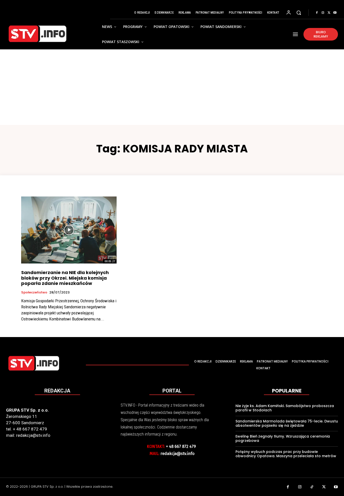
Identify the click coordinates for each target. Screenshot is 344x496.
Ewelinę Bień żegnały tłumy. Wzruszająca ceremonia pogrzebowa (282, 438)
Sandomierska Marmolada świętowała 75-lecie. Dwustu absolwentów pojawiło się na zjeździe (286, 423)
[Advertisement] (172, 87)
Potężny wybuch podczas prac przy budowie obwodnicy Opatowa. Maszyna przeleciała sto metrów (285, 453)
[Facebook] (317, 13)
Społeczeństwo (34, 292)
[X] (329, 13)
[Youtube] (335, 13)
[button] (299, 13)
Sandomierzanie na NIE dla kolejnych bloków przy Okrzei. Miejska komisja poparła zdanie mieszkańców (65, 277)
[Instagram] (323, 13)
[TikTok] (312, 487)
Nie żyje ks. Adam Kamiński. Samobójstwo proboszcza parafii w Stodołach (284, 408)
